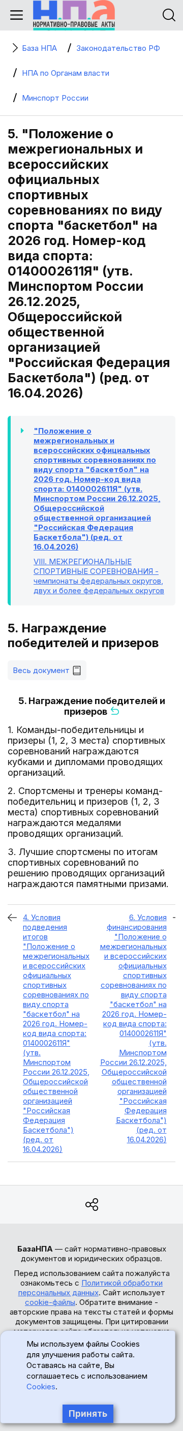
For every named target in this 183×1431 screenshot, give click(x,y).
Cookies (40, 1386)
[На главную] (74, 15)
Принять (88, 1414)
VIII (99, 576)
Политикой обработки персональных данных (90, 1287)
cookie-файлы (50, 1302)
